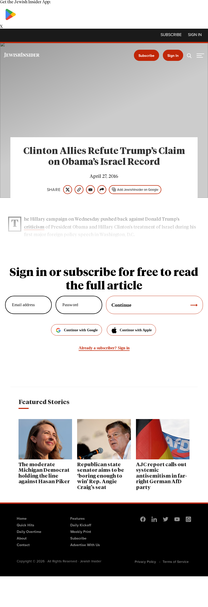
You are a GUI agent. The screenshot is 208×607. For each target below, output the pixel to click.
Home (22, 518)
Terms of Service (176, 561)
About (22, 538)
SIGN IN (195, 35)
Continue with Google (81, 330)
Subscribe (171, 35)
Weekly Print (80, 531)
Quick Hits (25, 525)
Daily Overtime (29, 531)
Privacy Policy (145, 561)
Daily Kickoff (80, 525)
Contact (23, 545)
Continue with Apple (136, 330)
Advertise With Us (85, 545)
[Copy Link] (79, 189)
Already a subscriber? (104, 348)
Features (77, 518)
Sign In (173, 55)
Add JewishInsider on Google (137, 189)
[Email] (90, 189)
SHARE (54, 190)
